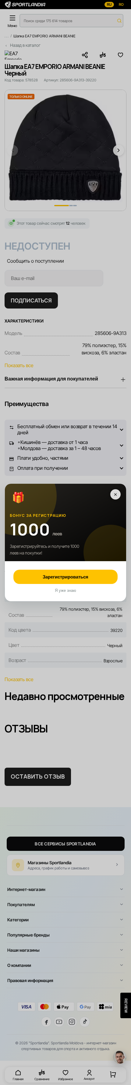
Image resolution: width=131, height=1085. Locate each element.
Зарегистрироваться (65, 576)
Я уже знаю (65, 590)
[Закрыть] (115, 494)
